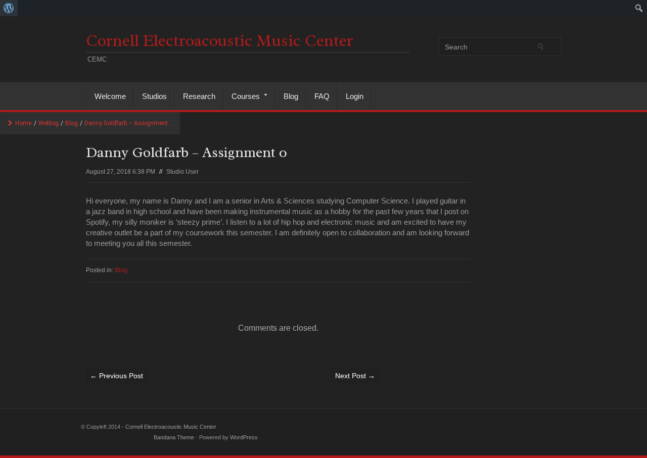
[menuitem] (9, 8)
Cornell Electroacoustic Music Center (219, 40)
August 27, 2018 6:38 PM (120, 171)
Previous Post (116, 376)
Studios (154, 96)
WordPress (244, 437)
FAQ (322, 96)
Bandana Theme (174, 437)
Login (354, 96)
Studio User (182, 171)
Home (23, 123)
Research (199, 96)
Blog (291, 96)
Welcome (110, 96)
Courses (242, 96)
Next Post (355, 376)
